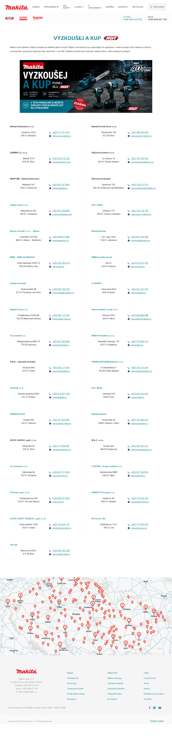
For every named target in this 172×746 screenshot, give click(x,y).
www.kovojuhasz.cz (61, 449)
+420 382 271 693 (61, 367)
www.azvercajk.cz (139, 423)
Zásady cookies (157, 721)
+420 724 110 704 (139, 211)
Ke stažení (112, 699)
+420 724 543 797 (61, 524)
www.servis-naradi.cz (141, 214)
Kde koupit (71, 683)
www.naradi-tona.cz (61, 319)
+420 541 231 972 (139, 289)
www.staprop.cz (138, 293)
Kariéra (110, 7)
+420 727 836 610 (139, 341)
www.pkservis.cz (139, 528)
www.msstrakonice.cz (141, 449)
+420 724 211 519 (139, 184)
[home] (16, 7)
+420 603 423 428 (61, 550)
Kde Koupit (66, 7)
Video (146, 673)
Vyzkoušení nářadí (75, 688)
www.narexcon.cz (60, 240)
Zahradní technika (115, 683)
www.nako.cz (137, 345)
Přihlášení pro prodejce (154, 694)
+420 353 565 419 (61, 263)
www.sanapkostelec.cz (63, 293)
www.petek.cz (137, 397)
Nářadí (36, 7)
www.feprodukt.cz (60, 345)
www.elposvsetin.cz (61, 528)
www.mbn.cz (58, 266)
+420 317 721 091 (61, 132)
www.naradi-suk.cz (61, 554)
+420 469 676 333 (139, 394)
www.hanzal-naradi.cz (141, 319)
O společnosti (94, 7)
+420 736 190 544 (139, 158)
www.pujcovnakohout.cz (142, 162)
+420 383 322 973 (139, 446)
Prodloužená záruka (76, 694)
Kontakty (123, 7)
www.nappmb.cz (60, 188)
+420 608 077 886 (61, 237)
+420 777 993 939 (139, 524)
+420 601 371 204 (61, 472)
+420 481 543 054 (139, 237)
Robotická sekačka (116, 688)
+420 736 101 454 (139, 367)
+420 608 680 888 (139, 315)
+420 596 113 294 (61, 315)
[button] (79, 7)
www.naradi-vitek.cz (61, 423)
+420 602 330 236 (61, 289)
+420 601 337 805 (61, 184)
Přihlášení (157, 7)
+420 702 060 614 (139, 420)
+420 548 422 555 (139, 132)
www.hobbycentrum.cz (141, 371)
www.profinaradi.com (62, 214)
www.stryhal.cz (138, 476)
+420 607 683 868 (61, 341)
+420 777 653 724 (139, 498)
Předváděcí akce (115, 694)
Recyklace (137, 7)
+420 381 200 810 (139, 472)
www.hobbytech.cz (140, 502)
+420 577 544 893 (61, 420)
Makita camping (114, 678)
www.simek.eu (138, 266)
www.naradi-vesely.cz (141, 136)
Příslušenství (51, 7)
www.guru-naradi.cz (61, 136)
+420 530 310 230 (61, 158)
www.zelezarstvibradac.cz (143, 188)
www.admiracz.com (61, 162)
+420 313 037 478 (61, 394)
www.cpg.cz (58, 502)
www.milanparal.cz (61, 371)
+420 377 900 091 (61, 446)
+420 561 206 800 (61, 211)
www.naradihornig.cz (140, 240)
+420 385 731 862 (61, 498)
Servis (146, 683)
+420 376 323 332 (139, 263)
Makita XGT (113, 673)
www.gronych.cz (60, 476)
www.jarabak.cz (59, 397)
